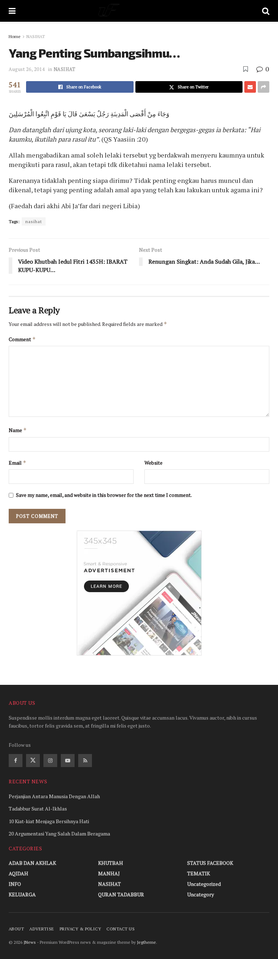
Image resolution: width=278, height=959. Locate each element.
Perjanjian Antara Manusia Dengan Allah (54, 796)
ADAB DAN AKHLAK (32, 862)
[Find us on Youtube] (68, 760)
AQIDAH (18, 873)
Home (15, 36)
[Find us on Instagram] (50, 760)
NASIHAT (35, 36)
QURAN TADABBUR (121, 894)
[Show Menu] (12, 11)
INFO (15, 883)
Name (18, 430)
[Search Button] (265, 11)
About (16, 928)
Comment (22, 339)
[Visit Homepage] (139, 11)
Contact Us (120, 928)
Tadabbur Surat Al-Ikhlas (38, 808)
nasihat (33, 221)
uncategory (200, 894)
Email (17, 462)
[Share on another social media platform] (263, 87)
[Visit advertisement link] (139, 593)
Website (153, 462)
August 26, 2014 (27, 69)
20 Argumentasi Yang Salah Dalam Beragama (59, 833)
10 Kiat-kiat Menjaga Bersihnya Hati (49, 821)
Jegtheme (146, 942)
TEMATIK (198, 873)
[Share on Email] (250, 87)
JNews (30, 942)
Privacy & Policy (80, 928)
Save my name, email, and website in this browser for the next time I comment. (104, 494)
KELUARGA (22, 894)
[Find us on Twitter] (33, 760)
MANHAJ (109, 873)
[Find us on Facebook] (15, 760)
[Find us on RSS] (85, 760)
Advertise (41, 928)
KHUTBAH (110, 862)
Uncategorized (204, 883)
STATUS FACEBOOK (210, 862)
